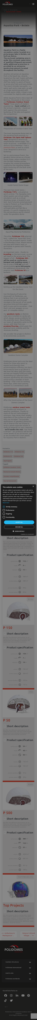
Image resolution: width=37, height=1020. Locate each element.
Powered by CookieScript (27, 534)
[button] (18, 531)
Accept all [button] (19, 522)
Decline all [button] (19, 527)
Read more (6, 503)
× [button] (33, 486)
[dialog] (18, 510)
